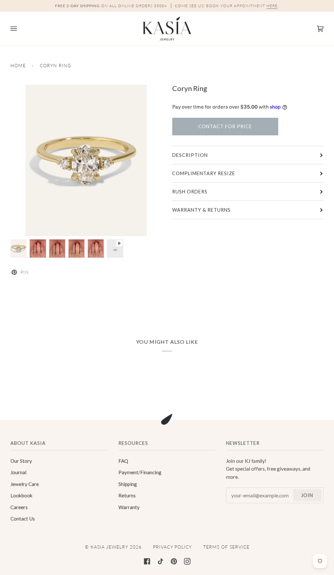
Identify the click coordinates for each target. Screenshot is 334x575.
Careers (19, 507)
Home (18, 65)
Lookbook (21, 495)
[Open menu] (20, 28)
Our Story (21, 461)
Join (307, 495)
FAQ (123, 461)
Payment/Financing (139, 472)
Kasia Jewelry (109, 547)
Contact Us (22, 519)
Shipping (127, 484)
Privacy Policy (172, 547)
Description (190, 155)
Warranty (129, 507)
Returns (127, 495)
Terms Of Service (226, 547)
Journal (18, 472)
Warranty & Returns (201, 210)
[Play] (86, 160)
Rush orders (189, 191)
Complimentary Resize (203, 173)
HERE (272, 5)
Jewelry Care (24, 484)
